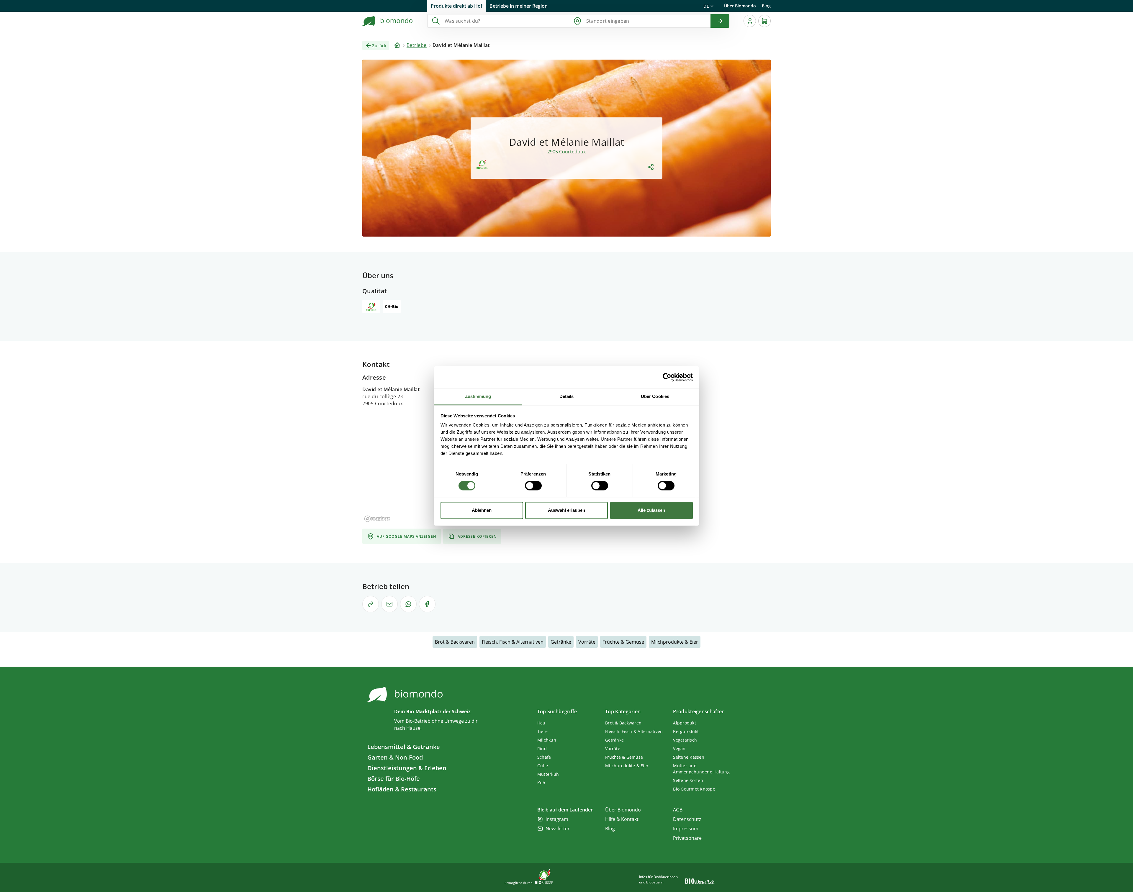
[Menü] (750, 21)
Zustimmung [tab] (478, 396)
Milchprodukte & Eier (674, 642)
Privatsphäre (687, 838)
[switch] (533, 486)
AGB (677, 809)
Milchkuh (546, 740)
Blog (766, 6)
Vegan (679, 748)
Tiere (542, 731)
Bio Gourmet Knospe (694, 789)
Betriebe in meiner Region (518, 6)
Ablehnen (482, 510)
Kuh (541, 783)
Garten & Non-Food (395, 757)
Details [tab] (566, 396)
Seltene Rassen (688, 757)
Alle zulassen (651, 510)
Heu (541, 723)
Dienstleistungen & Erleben (406, 768)
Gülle (542, 765)
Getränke (561, 642)
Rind (542, 748)
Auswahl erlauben (566, 510)
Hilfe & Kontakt (621, 819)
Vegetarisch (685, 740)
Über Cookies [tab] (655, 396)
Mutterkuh (548, 774)
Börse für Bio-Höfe (393, 779)
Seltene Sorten (688, 780)
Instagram (557, 819)
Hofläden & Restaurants (401, 789)
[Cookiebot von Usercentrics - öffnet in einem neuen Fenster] (667, 377)
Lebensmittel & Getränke (403, 747)
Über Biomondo (740, 6)
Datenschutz (687, 819)
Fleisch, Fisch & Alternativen (512, 642)
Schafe (544, 757)
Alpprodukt (684, 723)
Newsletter (558, 828)
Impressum (685, 828)
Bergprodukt (686, 731)
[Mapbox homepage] (377, 518)
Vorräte (586, 642)
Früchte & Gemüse (623, 642)
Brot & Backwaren (455, 642)
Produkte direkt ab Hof (456, 6)
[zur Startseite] (387, 21)
